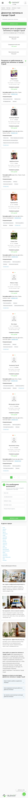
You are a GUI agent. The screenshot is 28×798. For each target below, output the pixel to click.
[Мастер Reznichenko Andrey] (14, 440)
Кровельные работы (20, 385)
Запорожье (5, 533)
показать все (14, 94)
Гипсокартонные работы (8, 385)
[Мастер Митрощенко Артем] (14, 398)
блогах (14, 566)
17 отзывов (15, 367)
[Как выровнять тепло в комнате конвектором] (14, 602)
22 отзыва (16, 284)
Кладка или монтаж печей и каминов (10, 142)
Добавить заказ (14, 24)
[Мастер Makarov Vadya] (14, 277)
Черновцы (5, 554)
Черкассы (5, 544)
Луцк (4, 558)
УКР (13, 4)
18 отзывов (15, 80)
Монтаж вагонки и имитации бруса (10, 140)
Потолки (16, 184)
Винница (5, 538)
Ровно (4, 552)
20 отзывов (15, 326)
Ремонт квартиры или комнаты (17, 137)
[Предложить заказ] (15, 68)
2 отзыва (16, 119)
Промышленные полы (7, 99)
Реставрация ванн (7, 101)
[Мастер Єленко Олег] (14, 236)
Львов (4, 535)
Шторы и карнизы (7, 388)
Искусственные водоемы (8, 223)
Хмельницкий (6, 549)
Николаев (5, 537)
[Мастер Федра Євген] (14, 73)
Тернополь (5, 555)
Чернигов (5, 543)
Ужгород (4, 560)
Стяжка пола (5, 137)
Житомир (5, 547)
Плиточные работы (7, 181)
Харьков (4, 529)
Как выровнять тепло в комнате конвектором (15, 611)
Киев (4, 527)
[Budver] (14, 2)
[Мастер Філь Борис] (14, 318)
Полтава (4, 541)
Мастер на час (17, 99)
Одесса (4, 532)
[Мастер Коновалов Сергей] (14, 359)
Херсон (4, 540)
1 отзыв (16, 163)
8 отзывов (16, 447)
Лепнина (14, 101)
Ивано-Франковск (7, 557)
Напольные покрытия (7, 184)
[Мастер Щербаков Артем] (14, 155)
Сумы (4, 546)
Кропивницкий (6, 551)
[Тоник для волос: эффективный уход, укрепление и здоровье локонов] (14, 629)
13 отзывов (15, 406)
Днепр (4, 530)
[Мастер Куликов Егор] (14, 197)
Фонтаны (5, 225)
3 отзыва (16, 204)
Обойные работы (6, 261)
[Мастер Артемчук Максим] (14, 112)
